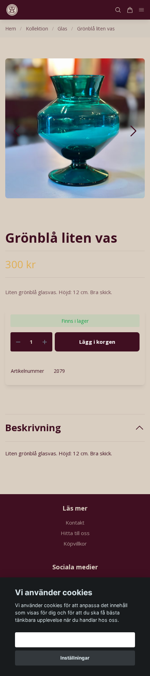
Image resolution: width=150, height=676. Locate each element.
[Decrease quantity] (18, 342)
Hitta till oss (75, 532)
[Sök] (118, 10)
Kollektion (37, 28)
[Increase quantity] (44, 342)
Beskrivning (33, 427)
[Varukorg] (130, 10)
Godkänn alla (75, 639)
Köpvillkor (75, 543)
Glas (62, 28)
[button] (133, 131)
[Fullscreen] (75, 128)
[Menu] (142, 10)
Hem (10, 28)
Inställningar (75, 658)
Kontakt (75, 522)
